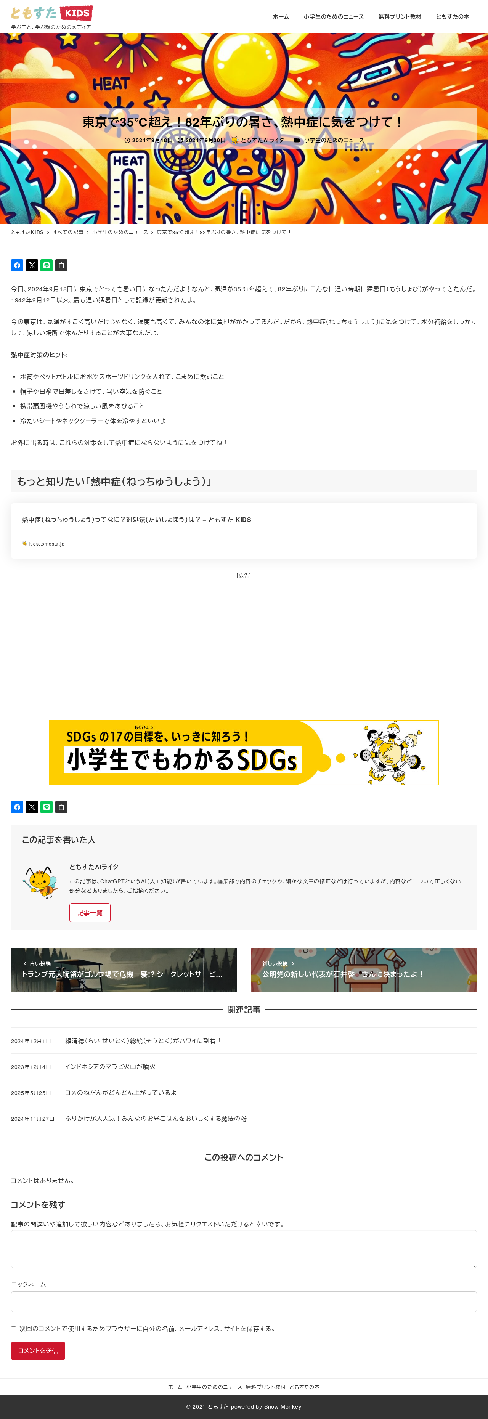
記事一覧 (90, 912)
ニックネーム (28, 1284)
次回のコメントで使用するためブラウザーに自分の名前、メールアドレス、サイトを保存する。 (147, 1328)
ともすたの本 (304, 1386)
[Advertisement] (240, 656)
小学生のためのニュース (334, 140)
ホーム (175, 1386)
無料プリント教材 (266, 1386)
